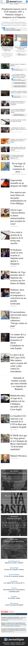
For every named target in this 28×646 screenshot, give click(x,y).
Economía (16, 3)
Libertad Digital (14, 1)
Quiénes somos (6, 642)
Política (11, 3)
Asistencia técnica (20, 644)
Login (27, 1)
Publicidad (12, 644)
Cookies (23, 642)
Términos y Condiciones (15, 642)
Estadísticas (7, 644)
